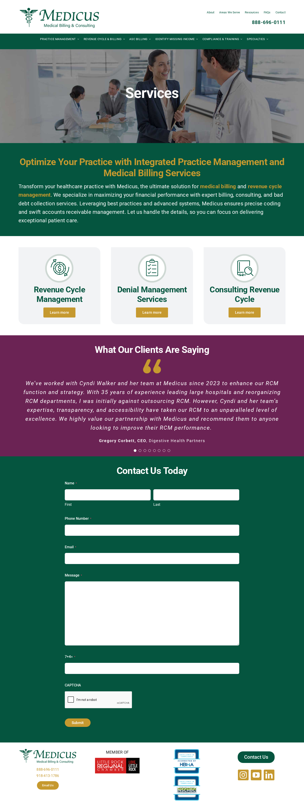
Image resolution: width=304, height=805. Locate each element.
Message (73, 575)
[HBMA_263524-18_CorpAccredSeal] (187, 751)
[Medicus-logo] (59, 8)
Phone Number (78, 518)
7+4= (70, 657)
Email (70, 547)
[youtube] (256, 775)
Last (156, 504)
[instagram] (243, 775)
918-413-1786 (47, 776)
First (68, 504)
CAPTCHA (73, 685)
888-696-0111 (269, 22)
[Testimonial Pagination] (135, 450)
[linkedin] (269, 775)
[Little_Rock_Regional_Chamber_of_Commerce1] (117, 759)
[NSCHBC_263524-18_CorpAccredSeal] (187, 777)
